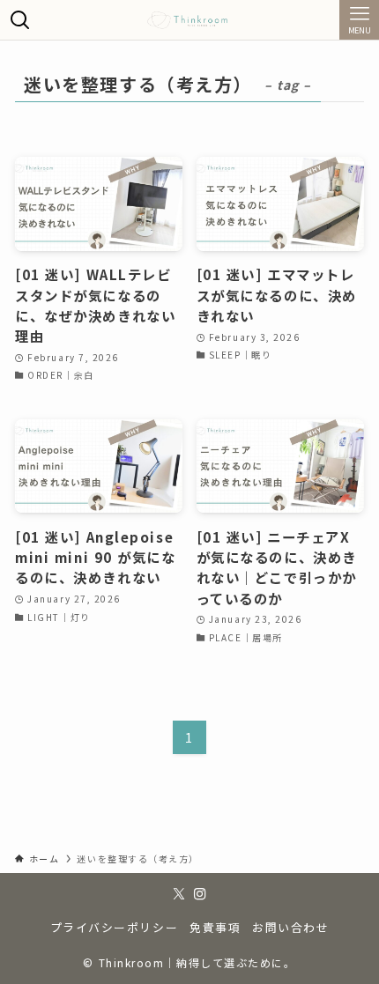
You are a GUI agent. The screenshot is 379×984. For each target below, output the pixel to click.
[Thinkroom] (190, 20)
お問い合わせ (290, 927)
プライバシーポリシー (114, 927)
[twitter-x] (179, 894)
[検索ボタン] (20, 20)
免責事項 (215, 927)
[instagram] (200, 894)
